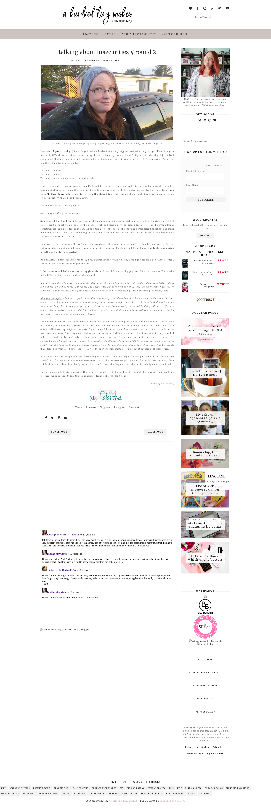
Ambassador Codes (175, 34)
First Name (192, 185)
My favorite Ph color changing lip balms (205, 524)
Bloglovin (105, 407)
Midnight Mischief (203, 272)
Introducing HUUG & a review (205, 331)
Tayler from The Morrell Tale (96, 193)
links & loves (193, 788)
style (134, 794)
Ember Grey (169, 384)
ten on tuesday (175, 794)
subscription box (152, 794)
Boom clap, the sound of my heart (205, 453)
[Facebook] (195, 120)
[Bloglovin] (214, 120)
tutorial (205, 794)
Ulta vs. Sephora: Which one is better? (205, 557)
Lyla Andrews (210, 263)
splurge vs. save (117, 794)
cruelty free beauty (104, 788)
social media (96, 794)
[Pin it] (59, 417)
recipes (66, 794)
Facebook (134, 407)
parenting (29, 794)
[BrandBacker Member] (205, 613)
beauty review (41, 788)
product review (48, 794)
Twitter (79, 407)
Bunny (203, 283)
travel (192, 794)
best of (110, 34)
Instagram (119, 407)
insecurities (110, 60)
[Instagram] (209, 120)
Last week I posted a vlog (55, 151)
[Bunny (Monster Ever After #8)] (185, 291)
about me (93, 60)
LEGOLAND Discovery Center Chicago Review (205, 490)
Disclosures (205, 699)
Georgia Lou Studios (172, 801)
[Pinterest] (205, 120)
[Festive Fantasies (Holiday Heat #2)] (185, 268)
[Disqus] (107, 487)
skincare (79, 794)
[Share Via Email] (65, 417)
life (179, 788)
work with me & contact (139, 34)
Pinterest (91, 407)
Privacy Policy (205, 712)
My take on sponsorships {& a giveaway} (205, 418)
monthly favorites (237, 788)
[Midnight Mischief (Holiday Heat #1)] (185, 279)
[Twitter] (199, 120)
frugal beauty (156, 788)
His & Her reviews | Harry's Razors (205, 372)
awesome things (20, 788)
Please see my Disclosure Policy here (205, 747)
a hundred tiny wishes (123, 801)
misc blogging (214, 788)
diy (122, 788)
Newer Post (59, 432)
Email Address (195, 171)
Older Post (155, 432)
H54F (4, 788)
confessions (80, 788)
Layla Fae (210, 286)
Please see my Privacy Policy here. (205, 753)
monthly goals (10, 794)
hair (171, 788)
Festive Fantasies (203, 260)
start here (90, 34)
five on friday (135, 788)
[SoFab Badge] (205, 643)
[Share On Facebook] (46, 417)
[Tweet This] (52, 417)
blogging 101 (61, 788)
